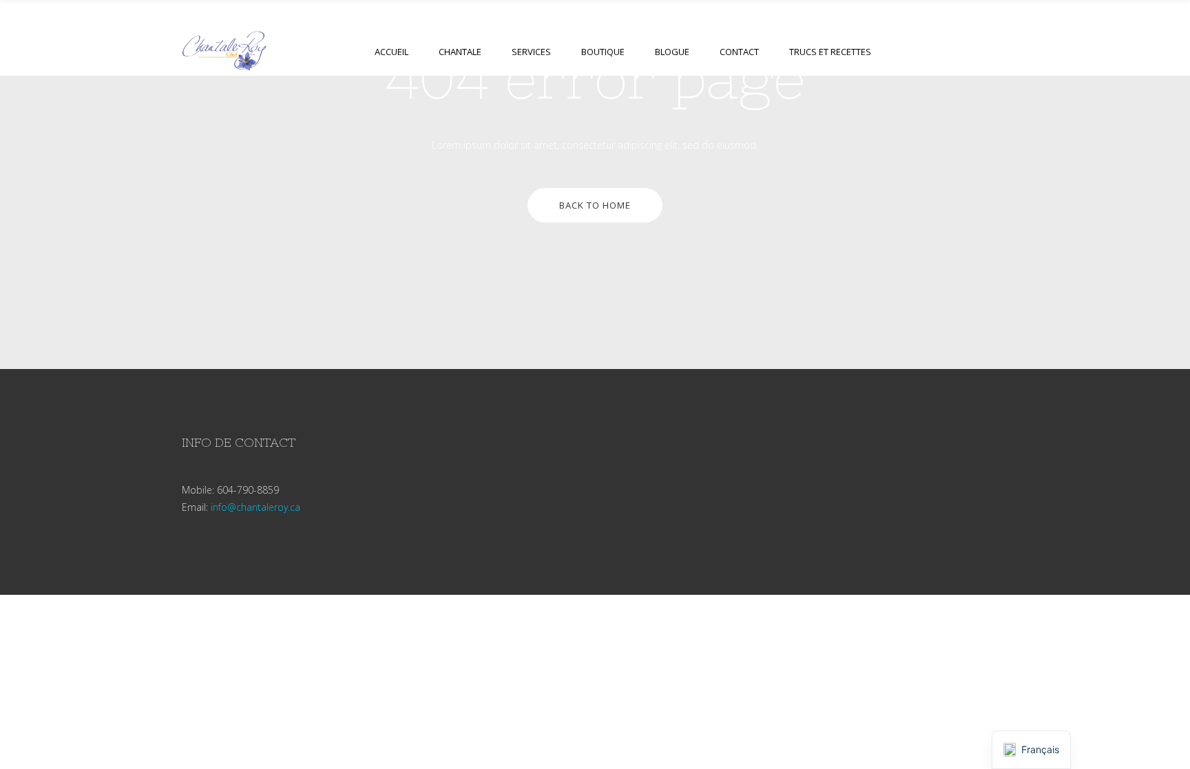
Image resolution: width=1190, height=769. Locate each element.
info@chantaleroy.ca (255, 507)
